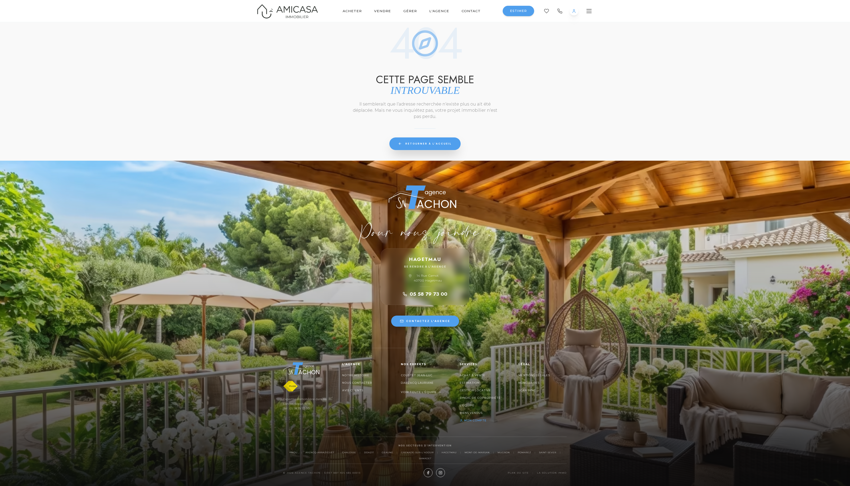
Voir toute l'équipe (419, 392)
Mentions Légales (534, 375)
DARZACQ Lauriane (417, 382)
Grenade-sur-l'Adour (417, 452)
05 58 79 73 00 (428, 293)
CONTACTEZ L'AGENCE (428, 321)
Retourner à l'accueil (428, 143)
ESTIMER (518, 11)
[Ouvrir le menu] (589, 11)
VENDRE (382, 11)
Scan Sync (527, 390)
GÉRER (410, 11)
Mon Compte (475, 420)
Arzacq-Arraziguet (319, 452)
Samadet (425, 458)
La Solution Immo (552, 472)
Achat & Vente (472, 375)
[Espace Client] (574, 11)
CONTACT (471, 11)
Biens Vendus (471, 413)
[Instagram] (440, 472)
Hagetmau (449, 452)
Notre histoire (355, 375)
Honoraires (528, 382)
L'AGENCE (439, 11)
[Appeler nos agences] (559, 11)
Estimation (469, 382)
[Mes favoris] (546, 11)
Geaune (387, 452)
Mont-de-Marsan (477, 452)
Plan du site (518, 472)
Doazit (369, 452)
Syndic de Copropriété (480, 397)
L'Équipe (467, 405)
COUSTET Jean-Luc (417, 375)
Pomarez (524, 452)
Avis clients (352, 390)
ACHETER (352, 11)
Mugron (504, 452)
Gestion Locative (475, 390)
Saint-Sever (547, 452)
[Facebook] (428, 472)
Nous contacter (357, 382)
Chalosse (349, 452)
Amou (293, 452)
